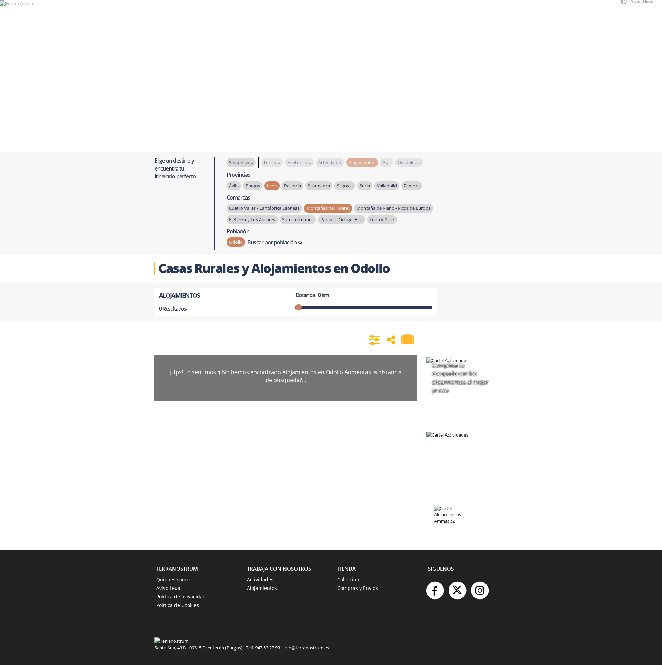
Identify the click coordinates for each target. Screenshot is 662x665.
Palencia (292, 186)
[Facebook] (434, 587)
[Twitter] (457, 587)
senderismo (241, 162)
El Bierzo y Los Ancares (252, 219)
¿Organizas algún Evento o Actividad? (457, 444)
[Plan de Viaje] (408, 339)
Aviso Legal (169, 588)
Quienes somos (174, 579)
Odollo (236, 242)
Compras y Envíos (357, 588)
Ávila (234, 186)
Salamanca (319, 186)
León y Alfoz (382, 219)
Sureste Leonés (297, 219)
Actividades (260, 579)
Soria (365, 186)
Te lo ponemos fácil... (456, 478)
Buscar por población (272, 242)
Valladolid (387, 186)
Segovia (345, 186)
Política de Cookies (177, 605)
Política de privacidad (181, 596)
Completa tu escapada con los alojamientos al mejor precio (460, 377)
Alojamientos (262, 588)
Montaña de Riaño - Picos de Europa (394, 208)
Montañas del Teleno (328, 208)
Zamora (412, 186)
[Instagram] (479, 587)
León (272, 186)
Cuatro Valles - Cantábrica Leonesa (264, 208)
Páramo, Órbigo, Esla (341, 219)
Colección (348, 579)
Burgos (252, 186)
